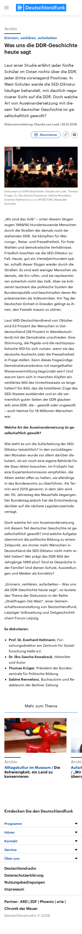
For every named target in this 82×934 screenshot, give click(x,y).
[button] (6, 7)
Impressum (14, 889)
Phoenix (48, 901)
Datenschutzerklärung (24, 875)
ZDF (34, 901)
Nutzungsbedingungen (24, 882)
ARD (24, 901)
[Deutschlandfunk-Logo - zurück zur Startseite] (41, 7)
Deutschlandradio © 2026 (27, 915)
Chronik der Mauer (21, 908)
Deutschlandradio (20, 868)
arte (61, 901)
